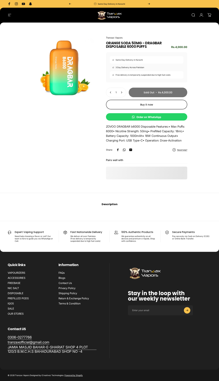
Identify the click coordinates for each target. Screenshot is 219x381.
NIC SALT (13, 288)
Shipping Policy (68, 293)
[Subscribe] (187, 310)
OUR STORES (16, 313)
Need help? (182, 150)
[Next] (148, 4)
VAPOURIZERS (16, 272)
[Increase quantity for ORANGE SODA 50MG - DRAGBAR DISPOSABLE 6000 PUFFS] (122, 92)
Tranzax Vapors (114, 37)
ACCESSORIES (16, 277)
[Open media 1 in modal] (64, 68)
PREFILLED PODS (18, 298)
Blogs (62, 277)
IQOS (11, 303)
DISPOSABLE (15, 293)
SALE (11, 308)
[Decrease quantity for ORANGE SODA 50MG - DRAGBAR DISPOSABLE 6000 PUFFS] (110, 92)
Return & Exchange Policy (74, 298)
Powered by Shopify (73, 375)
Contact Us (65, 283)
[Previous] (70, 4)
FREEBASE (14, 283)
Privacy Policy (67, 288)
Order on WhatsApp (148, 117)
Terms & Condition (69, 303)
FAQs (62, 272)
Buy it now (146, 104)
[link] (52, 349)
